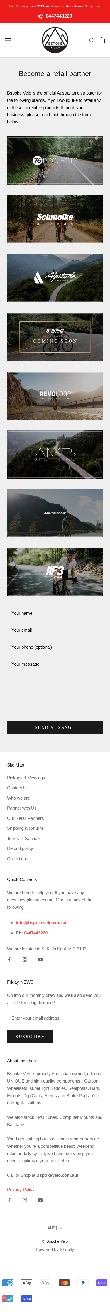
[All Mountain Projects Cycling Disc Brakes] (55, 454)
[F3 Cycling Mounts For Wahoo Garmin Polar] (55, 572)
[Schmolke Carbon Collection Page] (55, 219)
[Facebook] (9, 959)
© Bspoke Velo (55, 1241)
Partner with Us (22, 807)
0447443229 (58, 15)
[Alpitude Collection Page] (55, 278)
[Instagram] (25, 959)
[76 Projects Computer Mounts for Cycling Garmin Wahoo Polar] (55, 160)
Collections (17, 858)
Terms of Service (23, 838)
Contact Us (18, 787)
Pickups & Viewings (26, 777)
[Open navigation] (8, 40)
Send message (55, 727)
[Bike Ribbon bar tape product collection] (55, 513)
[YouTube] (40, 959)
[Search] (91, 40)
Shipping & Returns (25, 828)
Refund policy (20, 848)
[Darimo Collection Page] (55, 337)
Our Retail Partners (25, 818)
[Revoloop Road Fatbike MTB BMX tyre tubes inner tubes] (55, 396)
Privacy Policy (21, 1189)
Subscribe (30, 1037)
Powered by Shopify (55, 1249)
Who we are (18, 798)
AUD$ (52, 1228)
